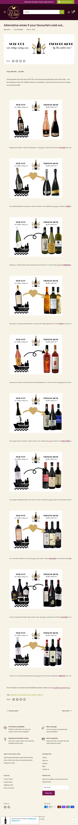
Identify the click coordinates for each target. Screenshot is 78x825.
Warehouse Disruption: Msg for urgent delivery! (39, 2)
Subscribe (48, 793)
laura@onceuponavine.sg (61, 687)
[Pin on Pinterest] (17, 61)
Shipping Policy (8, 785)
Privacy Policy (8, 779)
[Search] (62, 12)
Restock (34, 695)
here (42, 147)
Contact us (45, 769)
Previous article (13, 711)
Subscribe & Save (66, 2)
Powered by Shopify (39, 819)
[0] (72, 12)
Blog (43, 766)
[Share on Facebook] (13, 61)
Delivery (44, 763)
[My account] (69, 12)
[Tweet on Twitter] (20, 61)
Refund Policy (8, 782)
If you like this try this (24, 695)
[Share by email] (24, 61)
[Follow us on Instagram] (8, 807)
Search (44, 757)
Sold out (40, 695)
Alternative (13, 695)
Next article (65, 711)
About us (45, 760)
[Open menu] (5, 12)
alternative (7, 29)
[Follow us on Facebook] (5, 807)
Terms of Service (9, 788)
